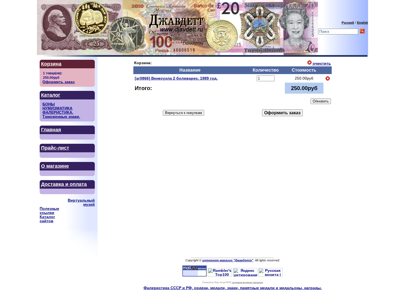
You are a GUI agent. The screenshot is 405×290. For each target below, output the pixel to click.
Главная (51, 129)
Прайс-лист (55, 148)
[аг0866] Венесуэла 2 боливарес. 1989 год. (176, 78)
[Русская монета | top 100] (270, 275)
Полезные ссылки (49, 211)
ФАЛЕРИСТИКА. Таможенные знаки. (61, 114)
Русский (348, 22)
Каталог (50, 95)
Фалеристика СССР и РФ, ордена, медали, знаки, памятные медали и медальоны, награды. (233, 288)
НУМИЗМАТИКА (57, 108)
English (362, 22)
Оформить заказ (58, 82)
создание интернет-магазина (247, 282)
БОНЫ (48, 104)
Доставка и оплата (64, 184)
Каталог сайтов (47, 219)
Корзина (51, 64)
